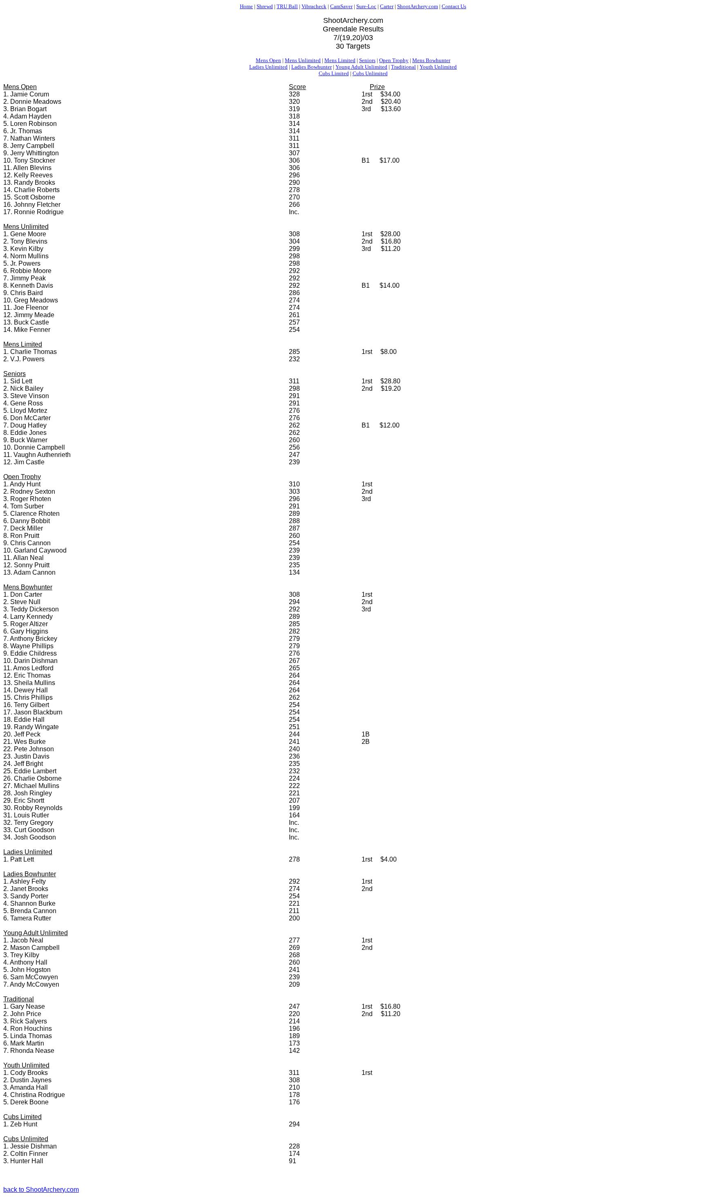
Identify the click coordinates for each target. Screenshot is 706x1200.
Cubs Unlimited (370, 73)
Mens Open (268, 60)
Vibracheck (314, 6)
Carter (386, 6)
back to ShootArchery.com (41, 1189)
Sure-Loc (366, 6)
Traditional (403, 67)
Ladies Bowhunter (311, 67)
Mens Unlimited (303, 60)
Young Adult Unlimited (361, 67)
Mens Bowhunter (431, 60)
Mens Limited (339, 60)
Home (246, 6)
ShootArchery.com (417, 6)
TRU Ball (287, 6)
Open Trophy (394, 60)
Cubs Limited (334, 73)
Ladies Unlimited (268, 67)
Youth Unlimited (438, 67)
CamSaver (341, 6)
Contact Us (454, 6)
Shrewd (265, 6)
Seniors (367, 60)
